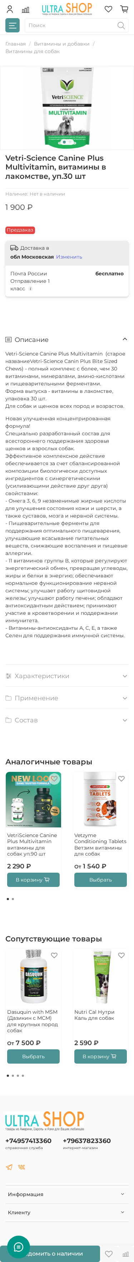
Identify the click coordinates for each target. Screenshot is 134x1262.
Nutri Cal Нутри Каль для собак (94, 1015)
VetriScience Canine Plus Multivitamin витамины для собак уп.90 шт (32, 844)
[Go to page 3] (18, 1076)
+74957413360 (28, 1141)
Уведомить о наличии (50, 1253)
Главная (15, 44)
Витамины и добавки (62, 44)
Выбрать (100, 880)
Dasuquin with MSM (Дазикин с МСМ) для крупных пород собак (32, 1021)
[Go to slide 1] (64, 142)
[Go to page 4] (23, 1076)
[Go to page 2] (13, 899)
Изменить (69, 257)
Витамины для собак (32, 51)
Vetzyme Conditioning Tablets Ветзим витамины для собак (100, 844)
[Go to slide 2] (70, 142)
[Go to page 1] (8, 899)
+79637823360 (87, 1141)
